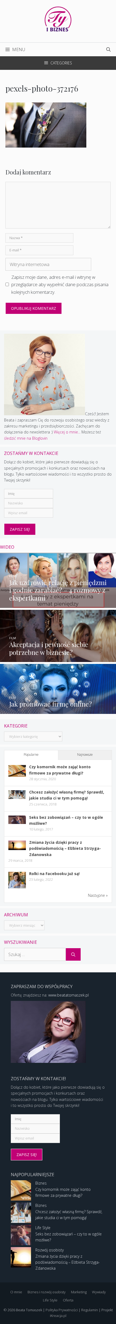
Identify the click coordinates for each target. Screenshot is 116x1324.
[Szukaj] (73, 954)
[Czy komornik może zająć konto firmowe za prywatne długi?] (17, 775)
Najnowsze (85, 754)
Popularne (31, 754)
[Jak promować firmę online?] (58, 710)
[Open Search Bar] (108, 49)
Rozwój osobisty (49, 1250)
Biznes (41, 1183)
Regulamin (89, 1309)
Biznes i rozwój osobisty (47, 1291)
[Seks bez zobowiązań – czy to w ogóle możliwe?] (17, 822)
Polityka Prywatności (62, 1309)
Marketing (79, 1291)
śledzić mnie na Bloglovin (25, 438)
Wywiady (99, 1291)
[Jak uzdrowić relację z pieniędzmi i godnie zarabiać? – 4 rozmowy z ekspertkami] (58, 604)
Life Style (42, 1227)
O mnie (16, 1291)
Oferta (68, 1300)
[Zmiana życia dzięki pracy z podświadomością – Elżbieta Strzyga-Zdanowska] (17, 848)
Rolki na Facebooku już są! (54, 873)
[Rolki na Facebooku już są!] (17, 888)
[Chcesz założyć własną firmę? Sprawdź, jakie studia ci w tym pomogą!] (17, 797)
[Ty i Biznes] (58, 18)
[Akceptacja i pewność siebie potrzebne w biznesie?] (58, 658)
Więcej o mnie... (67, 432)
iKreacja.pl (58, 1315)
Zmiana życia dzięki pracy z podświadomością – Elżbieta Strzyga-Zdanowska (65, 848)
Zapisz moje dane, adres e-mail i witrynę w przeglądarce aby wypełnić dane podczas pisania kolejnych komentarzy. (59, 284)
